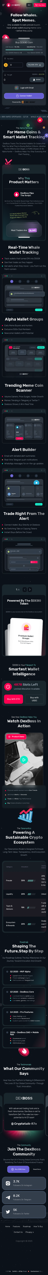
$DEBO (38, 79)
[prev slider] (24, 589)
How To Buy (38, 1227)
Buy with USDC (34, 699)
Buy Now (42, 5)
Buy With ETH (13, 699)
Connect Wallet (26, 96)
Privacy (29, 1232)
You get (9, 75)
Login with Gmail (26, 88)
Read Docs (37, 1169)
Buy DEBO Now (20, 1169)
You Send (10, 59)
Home (7, 1227)
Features (16, 1227)
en (29, 5)
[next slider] (30, 589)
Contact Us (18, 1232)
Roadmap (27, 1227)
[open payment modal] (40, 64)
